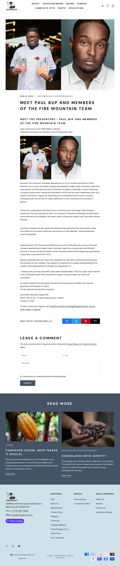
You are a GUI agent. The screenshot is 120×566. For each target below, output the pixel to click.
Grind (70, 3)
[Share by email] (95, 321)
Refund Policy (56, 508)
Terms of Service (89, 344)
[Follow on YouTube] (19, 546)
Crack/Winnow (53, 3)
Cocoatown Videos (82, 503)
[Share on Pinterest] (85, 321)
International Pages (104, 512)
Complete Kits (45, 8)
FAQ (52, 499)
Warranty (55, 503)
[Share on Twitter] (76, 321)
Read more (10, 474)
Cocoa (9, 445)
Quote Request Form (60, 529)
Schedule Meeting (58, 525)
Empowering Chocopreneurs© (55, 96)
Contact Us (101, 508)
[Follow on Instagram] (13, 546)
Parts (62, 8)
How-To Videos (57, 537)
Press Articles (80, 499)
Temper (82, 3)
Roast (36, 3)
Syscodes (60, 558)
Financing (55, 520)
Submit (28, 383)
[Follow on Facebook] (7, 546)
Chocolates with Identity (84, 456)
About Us (100, 499)
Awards (99, 503)
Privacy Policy (72, 344)
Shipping (54, 516)
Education (76, 8)
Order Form (56, 533)
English (22, 558)
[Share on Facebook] (67, 321)
